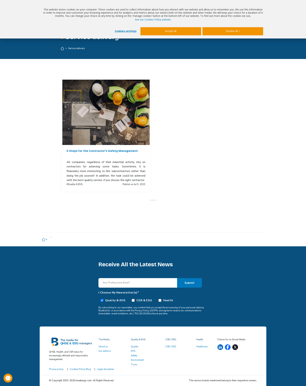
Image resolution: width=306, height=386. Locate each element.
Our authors (104, 351)
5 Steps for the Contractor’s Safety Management (102, 151)
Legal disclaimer (105, 369)
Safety (134, 355)
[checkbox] (153, 300)
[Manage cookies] (8, 378)
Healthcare (202, 346)
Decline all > (233, 31)
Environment (137, 360)
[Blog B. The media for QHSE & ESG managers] (71, 343)
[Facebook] (227, 347)
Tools (134, 364)
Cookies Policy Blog (80, 369)
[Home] (62, 48)
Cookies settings (126, 31)
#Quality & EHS (75, 184)
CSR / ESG (170, 346)
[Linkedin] (220, 347)
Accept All (170, 31)
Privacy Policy (142, 310)
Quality (134, 346)
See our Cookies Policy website (153, 19)
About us (103, 346)
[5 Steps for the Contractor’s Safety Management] (106, 112)
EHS (133, 351)
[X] (235, 347)
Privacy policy (56, 369)
